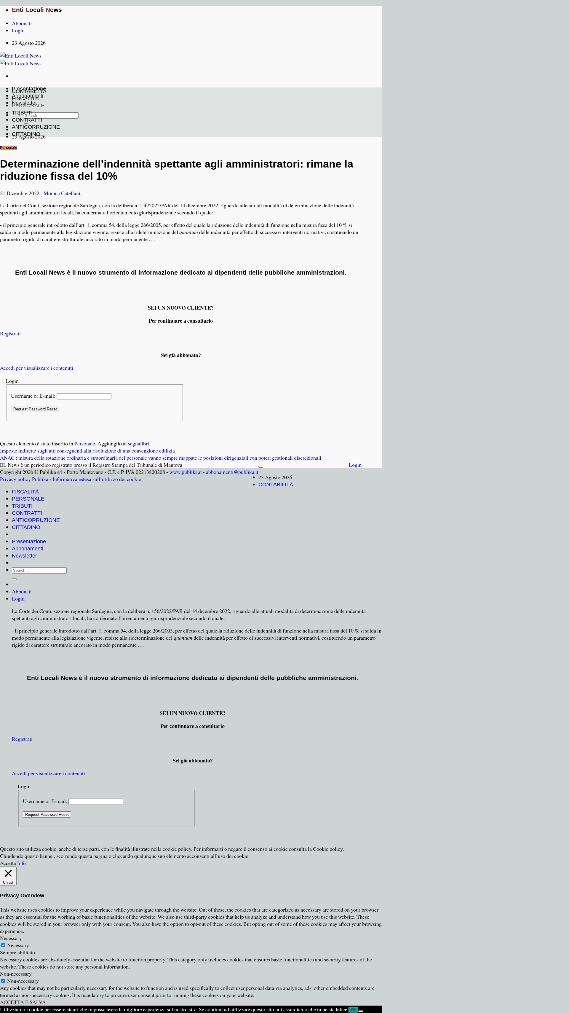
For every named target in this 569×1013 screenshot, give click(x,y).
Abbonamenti (27, 549)
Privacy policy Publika (24, 478)
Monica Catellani (62, 193)
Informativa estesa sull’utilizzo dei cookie (96, 478)
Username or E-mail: (33, 395)
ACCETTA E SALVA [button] (23, 1002)
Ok (353, 1010)
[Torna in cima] (260, 467)
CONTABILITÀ (29, 91)
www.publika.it (185, 471)
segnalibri (138, 443)
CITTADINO (26, 134)
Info (21, 863)
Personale (8, 148)
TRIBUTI (22, 113)
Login (355, 464)
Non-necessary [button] (16, 973)
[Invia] (14, 579)
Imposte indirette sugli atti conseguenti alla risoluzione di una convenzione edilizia (87, 450)
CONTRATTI (27, 120)
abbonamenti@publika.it (232, 471)
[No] (360, 1011)
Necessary (18, 945)
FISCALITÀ (25, 98)
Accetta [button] (8, 863)
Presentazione (29, 541)
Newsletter (24, 556)
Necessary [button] (11, 938)
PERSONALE (28, 106)
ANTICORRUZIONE (36, 127)
